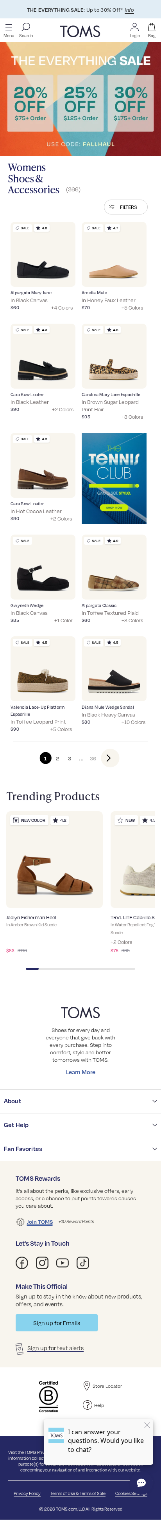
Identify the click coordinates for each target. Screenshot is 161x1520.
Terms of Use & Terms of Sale (78, 1493)
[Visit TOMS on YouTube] (62, 1263)
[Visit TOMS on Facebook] (22, 1263)
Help (99, 1405)
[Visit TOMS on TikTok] (83, 1263)
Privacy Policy (27, 1493)
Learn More (80, 1071)
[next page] (104, 758)
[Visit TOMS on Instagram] (42, 1263)
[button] (126, 207)
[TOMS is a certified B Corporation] (48, 1396)
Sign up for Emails (56, 1323)
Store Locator (107, 1386)
